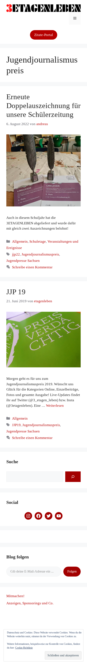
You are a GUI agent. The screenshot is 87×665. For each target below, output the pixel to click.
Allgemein (20, 242)
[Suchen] (73, 476)
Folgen (72, 571)
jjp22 (16, 254)
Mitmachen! (15, 596)
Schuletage (37, 242)
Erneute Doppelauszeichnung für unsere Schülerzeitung (43, 106)
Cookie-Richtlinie (24, 647)
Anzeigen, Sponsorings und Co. (29, 603)
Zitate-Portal (43, 35)
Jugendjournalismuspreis (40, 254)
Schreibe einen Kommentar (32, 267)
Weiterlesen (55, 406)
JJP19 (16, 425)
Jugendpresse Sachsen (23, 261)
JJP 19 (16, 292)
